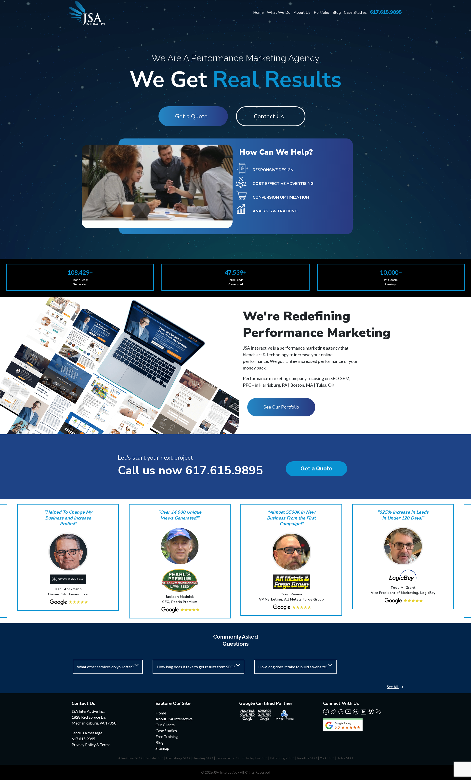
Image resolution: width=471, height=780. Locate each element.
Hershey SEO (203, 758)
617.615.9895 (386, 12)
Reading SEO (307, 758)
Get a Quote (191, 116)
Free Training (167, 736)
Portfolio (321, 12)
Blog (336, 12)
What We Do (278, 12)
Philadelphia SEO (254, 758)
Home (258, 12)
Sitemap (162, 748)
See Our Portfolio (281, 407)
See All (393, 686)
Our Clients (165, 724)
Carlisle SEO (153, 758)
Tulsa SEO (345, 758)
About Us (302, 12)
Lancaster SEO (227, 758)
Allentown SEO (130, 758)
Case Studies (355, 12)
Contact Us (269, 116)
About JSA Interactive (174, 718)
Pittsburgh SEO (282, 758)
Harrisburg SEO (178, 758)
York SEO (327, 758)
